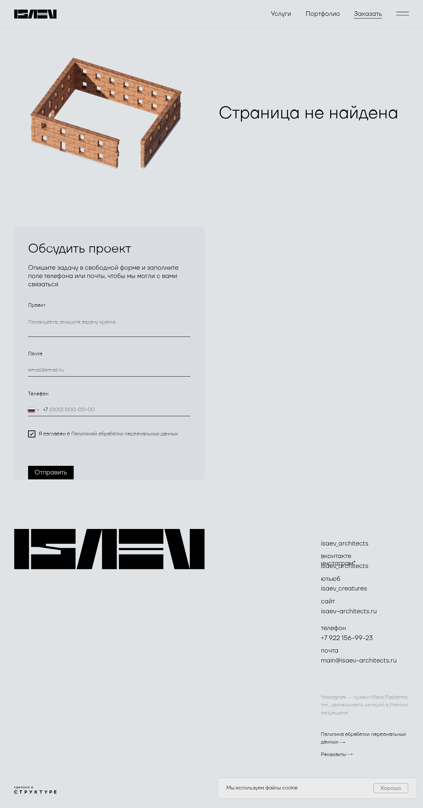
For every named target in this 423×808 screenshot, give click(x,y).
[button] (402, 13)
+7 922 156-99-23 (347, 638)
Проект (36, 305)
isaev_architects (344, 544)
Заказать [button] (368, 14)
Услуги (281, 14)
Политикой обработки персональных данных (124, 434)
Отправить (51, 472)
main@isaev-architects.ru (359, 661)
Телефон (38, 394)
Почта (35, 354)
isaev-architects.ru (349, 611)
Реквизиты (333, 754)
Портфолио (323, 14)
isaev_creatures (344, 589)
